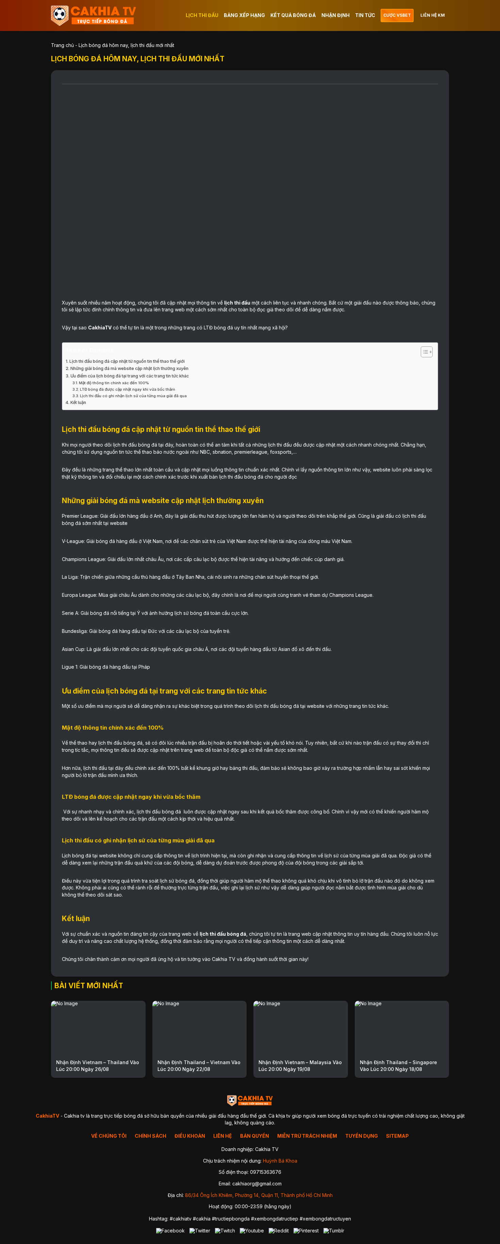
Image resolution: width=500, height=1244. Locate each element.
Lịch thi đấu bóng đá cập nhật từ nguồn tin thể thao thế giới (127, 361)
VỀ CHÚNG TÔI (109, 1136)
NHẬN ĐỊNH (335, 15)
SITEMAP (397, 1136)
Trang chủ (62, 45)
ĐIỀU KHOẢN (189, 1136)
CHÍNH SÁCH (150, 1136)
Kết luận (78, 402)
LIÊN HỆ (222, 1136)
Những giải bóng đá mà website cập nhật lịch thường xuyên (129, 368)
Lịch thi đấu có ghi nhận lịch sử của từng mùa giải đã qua (133, 395)
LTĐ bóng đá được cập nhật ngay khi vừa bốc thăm (127, 389)
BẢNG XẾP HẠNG (244, 15)
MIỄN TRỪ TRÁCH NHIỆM (307, 1136)
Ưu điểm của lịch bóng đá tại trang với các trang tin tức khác (129, 375)
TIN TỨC (365, 15)
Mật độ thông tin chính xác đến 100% (114, 382)
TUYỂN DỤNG (361, 1136)
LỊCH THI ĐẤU (202, 15)
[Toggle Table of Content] (423, 352)
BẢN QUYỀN (254, 1136)
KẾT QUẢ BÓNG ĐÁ (293, 15)
